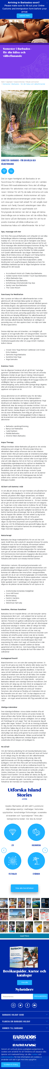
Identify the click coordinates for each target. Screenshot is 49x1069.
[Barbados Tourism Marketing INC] (24, 1037)
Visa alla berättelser (24, 888)
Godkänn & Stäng (11, 1065)
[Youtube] (34, 1005)
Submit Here (25, 16)
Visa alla (24, 982)
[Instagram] (13, 1005)
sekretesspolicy (7, 1057)
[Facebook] (27, 1005)
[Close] (47, 2)
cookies (35, 1054)
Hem (3, 82)
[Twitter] (20, 1005)
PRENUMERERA (40, 996)
